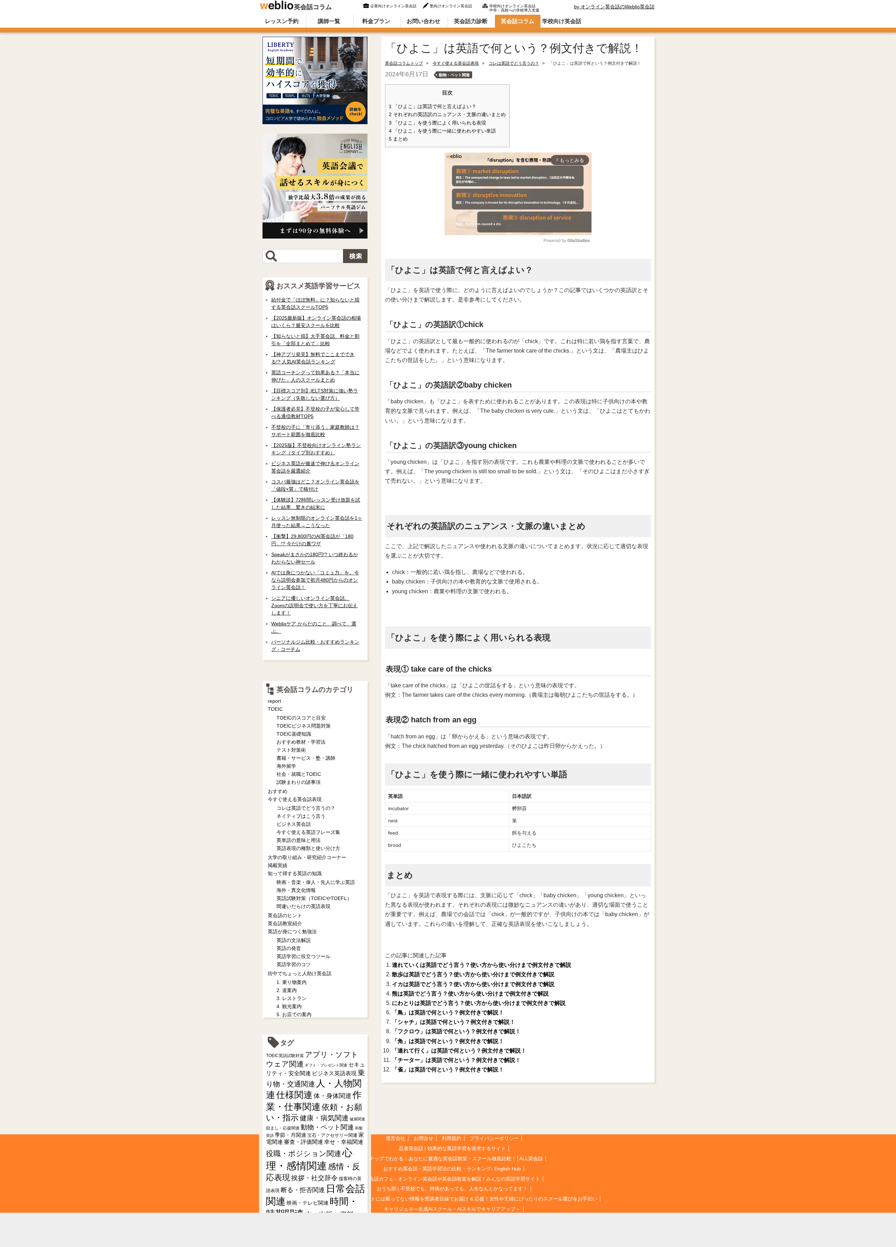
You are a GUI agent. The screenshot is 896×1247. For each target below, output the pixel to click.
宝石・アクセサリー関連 (332, 1135)
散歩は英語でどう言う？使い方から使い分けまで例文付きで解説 (473, 974)
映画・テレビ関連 (308, 1203)
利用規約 (451, 1138)
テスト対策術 (291, 750)
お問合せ (423, 1138)
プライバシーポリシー (494, 1138)
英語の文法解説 (293, 940)
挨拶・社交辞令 (314, 1178)
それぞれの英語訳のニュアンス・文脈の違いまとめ (447, 114)
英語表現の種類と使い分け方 (308, 848)
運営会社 (395, 1138)
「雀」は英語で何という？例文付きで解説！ (448, 1069)
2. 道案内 (286, 990)
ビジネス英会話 (293, 824)
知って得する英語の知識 (295, 873)
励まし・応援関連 (283, 1128)
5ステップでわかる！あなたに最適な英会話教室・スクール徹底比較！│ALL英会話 (452, 1158)
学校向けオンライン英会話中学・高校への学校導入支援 (514, 7)
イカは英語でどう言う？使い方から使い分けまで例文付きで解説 (473, 984)
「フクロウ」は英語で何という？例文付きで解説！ (456, 1031)
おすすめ (277, 791)
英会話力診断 (471, 21)
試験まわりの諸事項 (298, 782)
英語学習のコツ (293, 964)
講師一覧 (329, 21)
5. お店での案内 (294, 1014)
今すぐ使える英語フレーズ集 (308, 832)
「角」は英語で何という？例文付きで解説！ (448, 1041)
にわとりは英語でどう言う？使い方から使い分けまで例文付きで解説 (479, 1003)
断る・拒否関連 (303, 1189)
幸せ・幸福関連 (343, 1142)
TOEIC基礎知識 (293, 734)
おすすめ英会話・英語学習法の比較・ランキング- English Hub (452, 1168)
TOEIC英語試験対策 (285, 1055)
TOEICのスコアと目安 (301, 718)
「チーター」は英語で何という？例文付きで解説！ (456, 1060)
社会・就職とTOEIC (298, 774)
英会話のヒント (285, 915)
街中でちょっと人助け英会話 (299, 973)
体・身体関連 (332, 1095)
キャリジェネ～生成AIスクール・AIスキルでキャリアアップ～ (452, 1209)
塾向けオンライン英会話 (451, 6)
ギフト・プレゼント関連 (326, 1065)
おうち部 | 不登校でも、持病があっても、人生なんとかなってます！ (452, 1188)
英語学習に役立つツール (303, 956)
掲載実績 (277, 865)
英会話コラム (313, 6)
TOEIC (275, 709)
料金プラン (376, 21)
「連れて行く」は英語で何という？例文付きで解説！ (459, 1051)
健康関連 (357, 1119)
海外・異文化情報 (296, 890)
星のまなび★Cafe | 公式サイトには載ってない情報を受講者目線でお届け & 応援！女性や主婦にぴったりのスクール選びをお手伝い (452, 1199)
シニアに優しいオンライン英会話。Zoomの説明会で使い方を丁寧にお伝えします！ (314, 605)
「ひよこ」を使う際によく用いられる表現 (437, 123)
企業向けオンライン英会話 (393, 6)
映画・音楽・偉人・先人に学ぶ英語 (315, 882)
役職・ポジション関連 (303, 1153)
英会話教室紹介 (285, 923)
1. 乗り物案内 (291, 982)
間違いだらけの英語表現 (303, 906)
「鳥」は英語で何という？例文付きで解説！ (448, 1012)
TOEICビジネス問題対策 (303, 726)
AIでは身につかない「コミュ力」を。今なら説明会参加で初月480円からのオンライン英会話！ (315, 580)
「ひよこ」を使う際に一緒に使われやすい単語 (442, 131)
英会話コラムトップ (404, 63)
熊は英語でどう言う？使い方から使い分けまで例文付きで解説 (470, 994)
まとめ (398, 139)
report (274, 701)
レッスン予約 (282, 21)
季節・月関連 (290, 1135)
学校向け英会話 (561, 21)
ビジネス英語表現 (334, 1073)
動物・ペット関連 (454, 75)
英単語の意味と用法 (298, 840)
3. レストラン (291, 998)
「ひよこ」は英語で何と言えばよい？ (432, 106)
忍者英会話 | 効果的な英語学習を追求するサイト (452, 1148)
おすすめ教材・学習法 (301, 742)
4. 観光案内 (289, 1006)
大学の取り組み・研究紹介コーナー (307, 857)
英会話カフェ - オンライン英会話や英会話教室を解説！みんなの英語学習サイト (452, 1179)
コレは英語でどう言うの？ (514, 63)
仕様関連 (294, 1095)
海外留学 (286, 766)
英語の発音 (288, 948)
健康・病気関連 (324, 1118)
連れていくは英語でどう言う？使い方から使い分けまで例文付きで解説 (481, 965)
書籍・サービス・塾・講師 (305, 758)
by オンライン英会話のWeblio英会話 (614, 6)
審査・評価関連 (303, 1142)
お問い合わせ (423, 21)
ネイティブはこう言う (301, 816)
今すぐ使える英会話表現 (456, 63)
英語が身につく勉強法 (292, 931)
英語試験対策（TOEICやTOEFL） (314, 898)
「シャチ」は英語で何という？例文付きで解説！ (453, 1022)
